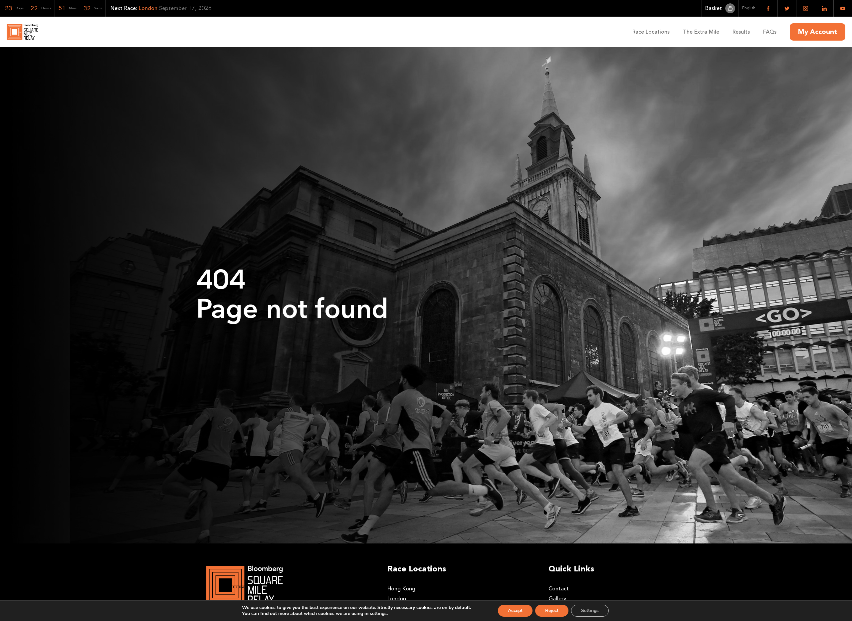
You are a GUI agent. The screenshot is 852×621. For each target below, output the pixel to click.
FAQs (769, 31)
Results (741, 31)
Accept (515, 610)
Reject (551, 610)
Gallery (557, 598)
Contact (558, 588)
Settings (590, 610)
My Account (817, 32)
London (396, 598)
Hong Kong (401, 588)
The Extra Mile (701, 31)
